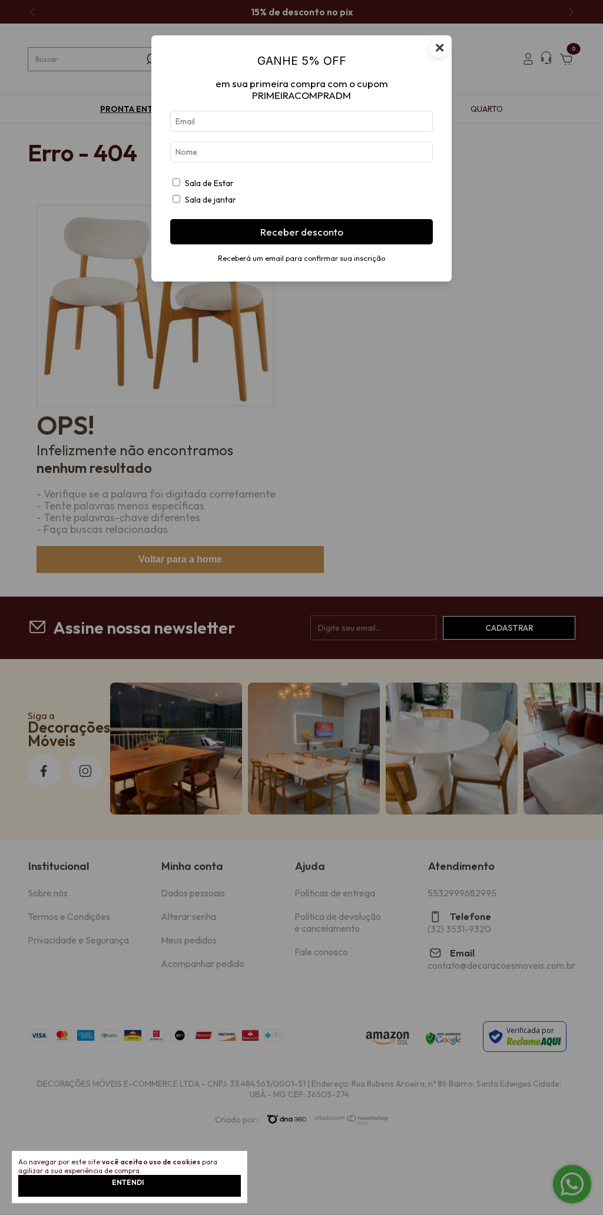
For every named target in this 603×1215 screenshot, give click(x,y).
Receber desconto (301, 232)
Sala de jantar (210, 199)
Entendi (128, 1182)
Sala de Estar (209, 183)
